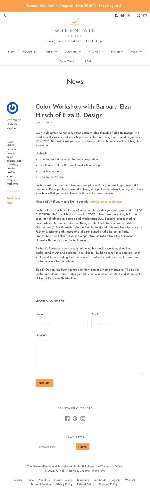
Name (39, 314)
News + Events (63, 480)
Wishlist (130, 480)
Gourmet (71, 51)
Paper (115, 51)
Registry (116, 480)
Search (17, 480)
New (11, 51)
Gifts (50, 51)
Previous (12, 198)
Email (94, 314)
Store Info (83, 480)
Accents (28, 51)
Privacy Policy (64, 484)
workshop (12, 184)
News (75, 81)
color (9, 157)
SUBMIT (83, 446)
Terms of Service (41, 484)
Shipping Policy (107, 484)
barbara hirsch (11, 151)
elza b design (14, 163)
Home (30, 480)
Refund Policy (85, 484)
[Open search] (6, 15)
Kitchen (95, 51)
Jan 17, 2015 (44, 122)
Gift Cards (100, 480)
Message (41, 335)
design (11, 161)
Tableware (66, 61)
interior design (11, 170)
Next (9, 202)
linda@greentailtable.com (105, 201)
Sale (88, 61)
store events (11, 178)
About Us (44, 480)
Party (134, 51)
